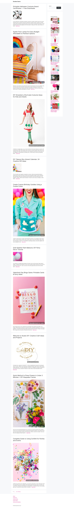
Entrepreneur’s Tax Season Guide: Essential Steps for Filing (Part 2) (55, 54)
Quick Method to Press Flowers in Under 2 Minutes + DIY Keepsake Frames (28, 376)
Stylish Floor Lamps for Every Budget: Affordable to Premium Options (26, 32)
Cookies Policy (15, 499)
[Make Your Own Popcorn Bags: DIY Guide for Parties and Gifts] (55, 59)
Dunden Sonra (17, 1)
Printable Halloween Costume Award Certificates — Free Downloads (26, 7)
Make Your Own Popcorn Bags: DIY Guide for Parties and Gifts (55, 63)
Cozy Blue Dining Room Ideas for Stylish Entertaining (55, 82)
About (14, 496)
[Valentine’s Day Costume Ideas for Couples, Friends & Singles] (55, 106)
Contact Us (15, 497)
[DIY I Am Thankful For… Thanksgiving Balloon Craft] (55, 87)
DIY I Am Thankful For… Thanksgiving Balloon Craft (55, 91)
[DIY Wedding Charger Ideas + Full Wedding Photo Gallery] (55, 30)
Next (19, 491)
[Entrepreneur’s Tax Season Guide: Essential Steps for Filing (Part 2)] (55, 49)
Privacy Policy (15, 500)
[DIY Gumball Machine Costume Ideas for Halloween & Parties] (55, 40)
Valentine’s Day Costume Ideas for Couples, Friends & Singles (55, 110)
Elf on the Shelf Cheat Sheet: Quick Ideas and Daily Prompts (55, 101)
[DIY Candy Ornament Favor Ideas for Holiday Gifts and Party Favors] (55, 68)
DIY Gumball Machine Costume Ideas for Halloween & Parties (54, 44)
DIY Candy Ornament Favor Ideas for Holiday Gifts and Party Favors (55, 72)
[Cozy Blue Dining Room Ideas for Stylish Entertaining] (55, 78)
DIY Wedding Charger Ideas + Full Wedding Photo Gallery (54, 35)
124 (17, 491)
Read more (33, 89)
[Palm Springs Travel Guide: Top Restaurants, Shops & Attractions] (55, 21)
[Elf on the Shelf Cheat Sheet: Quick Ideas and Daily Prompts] (55, 96)
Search (50, 6)
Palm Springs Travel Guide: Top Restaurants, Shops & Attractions (55, 25)
